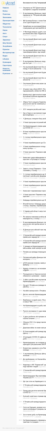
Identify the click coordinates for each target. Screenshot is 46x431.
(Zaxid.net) (26, 398)
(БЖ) (34, 148)
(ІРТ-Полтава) (27, 313)
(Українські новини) (29, 98)
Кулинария (7, 62)
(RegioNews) (27, 139)
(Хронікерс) (26, 154)
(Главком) (31, 324)
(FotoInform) (27, 307)
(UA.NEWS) (33, 355)
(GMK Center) (34, 265)
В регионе (6, 73)
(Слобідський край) (35, 350)
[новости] (8, 3)
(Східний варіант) (28, 41)
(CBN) (25, 254)
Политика (6, 14)
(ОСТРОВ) (26, 226)
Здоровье (6, 40)
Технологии (7, 27)
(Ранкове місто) (39, 378)
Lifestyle (6, 59)
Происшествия (8, 20)
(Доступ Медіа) (40, 281)
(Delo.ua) (25, 187)
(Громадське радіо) (29, 165)
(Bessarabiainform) (29, 411)
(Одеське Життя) (39, 115)
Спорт (5, 36)
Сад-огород (7, 65)
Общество (6, 24)
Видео (5, 56)
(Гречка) (31, 287)
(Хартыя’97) (33, 270)
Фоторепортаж (8, 52)
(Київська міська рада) (30, 178)
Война (5, 11)
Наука (5, 30)
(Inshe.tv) (26, 35)
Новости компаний (6, 69)
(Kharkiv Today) (27, 213)
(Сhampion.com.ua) (29, 106)
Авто (5, 33)
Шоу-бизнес (7, 43)
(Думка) (37, 318)
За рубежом (7, 46)
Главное (6, 8)
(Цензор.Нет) (27, 17)
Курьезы (6, 49)
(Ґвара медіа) (27, 372)
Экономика (7, 17)
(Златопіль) (36, 128)
